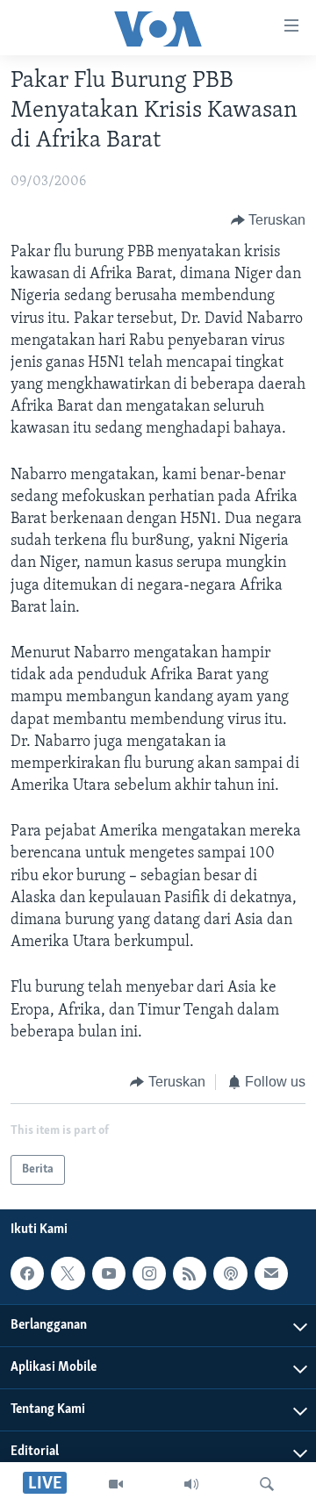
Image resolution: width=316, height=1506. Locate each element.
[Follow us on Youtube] (109, 1274)
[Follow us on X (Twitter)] (67, 1274)
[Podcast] (230, 1274)
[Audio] (191, 1484)
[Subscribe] (271, 1274)
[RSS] (189, 1274)
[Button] (268, 220)
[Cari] (267, 1484)
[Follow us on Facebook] (27, 1274)
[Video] (116, 1484)
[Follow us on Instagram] (149, 1274)
